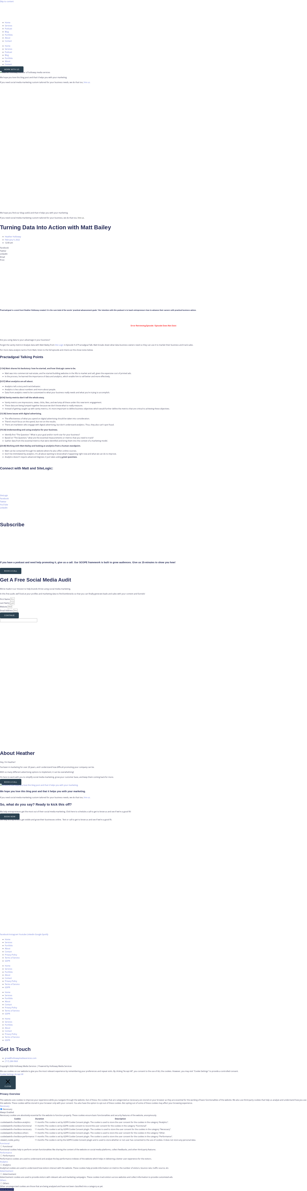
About (7, 38)
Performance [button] (6, 1152)
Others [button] (3, 1180)
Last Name (5, 603)
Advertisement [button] (6, 1171)
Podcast (8, 28)
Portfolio (9, 35)
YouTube (4, 504)
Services (8, 25)
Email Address (6, 610)
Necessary (7, 1109)
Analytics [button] (4, 1161)
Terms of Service (12, 957)
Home (7, 22)
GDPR (7, 961)
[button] (153, 247)
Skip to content (7, 1)
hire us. (87, 82)
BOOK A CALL (10, 571)
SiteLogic (4, 495)
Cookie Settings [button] (7, 1074)
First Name (5, 599)
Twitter (3, 501)
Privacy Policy (11, 954)
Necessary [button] (4, 1106)
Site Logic (59, 345)
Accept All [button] (19, 1074)
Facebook (4, 498)
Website (4, 606)
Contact (8, 41)
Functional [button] (4, 1143)
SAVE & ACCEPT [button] (7, 1189)
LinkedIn (4, 507)
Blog (7, 31)
